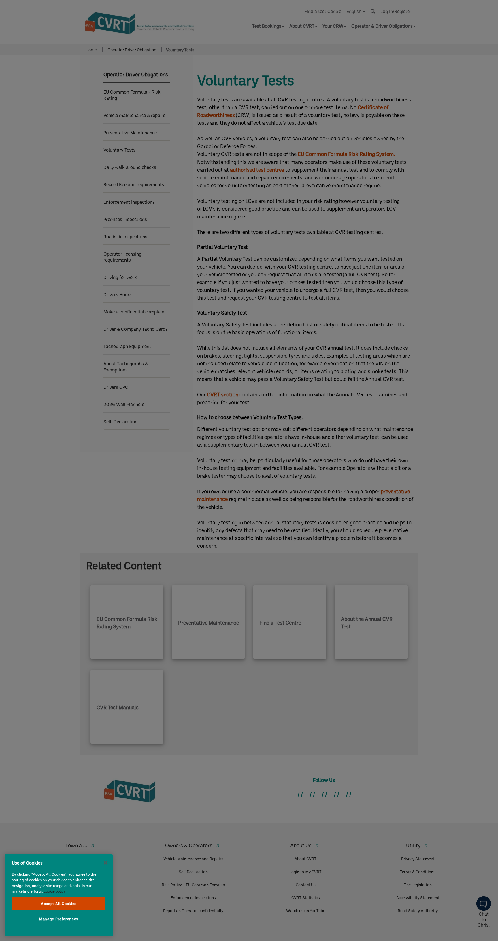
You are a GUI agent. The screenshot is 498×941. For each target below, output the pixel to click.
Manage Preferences (58, 919)
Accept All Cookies (58, 903)
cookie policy (55, 891)
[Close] (105, 863)
